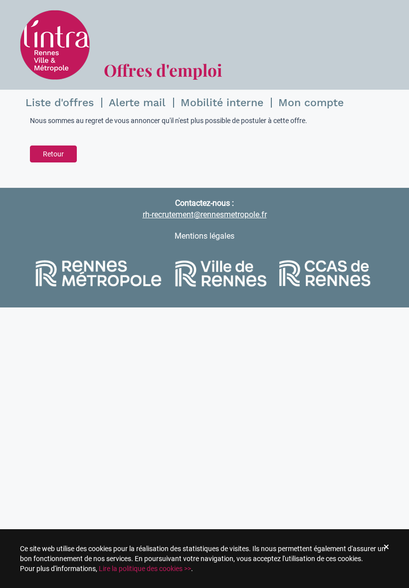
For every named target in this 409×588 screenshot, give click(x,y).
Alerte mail (137, 102)
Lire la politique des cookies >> (145, 569)
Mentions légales (204, 236)
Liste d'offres (59, 102)
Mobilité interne (222, 102)
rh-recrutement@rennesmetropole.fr (205, 214)
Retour (53, 154)
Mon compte (311, 102)
